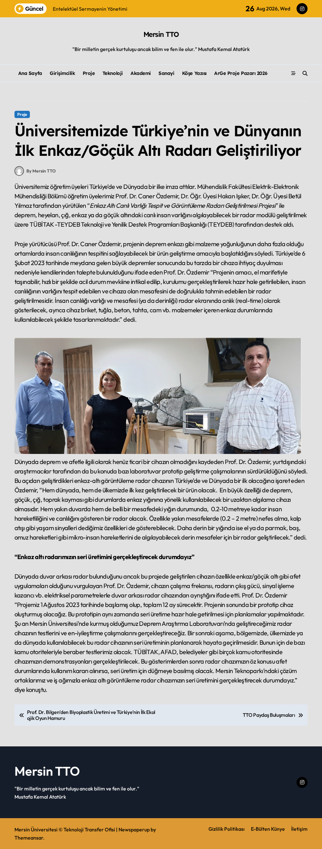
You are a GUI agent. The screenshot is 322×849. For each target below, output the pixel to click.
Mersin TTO (161, 34)
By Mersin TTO (41, 171)
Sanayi (166, 73)
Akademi (140, 73)
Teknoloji (113, 73)
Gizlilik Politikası (226, 829)
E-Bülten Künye (268, 829)
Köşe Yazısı (194, 73)
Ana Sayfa (30, 73)
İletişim (299, 829)
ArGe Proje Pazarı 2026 (240, 73)
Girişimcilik (62, 73)
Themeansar (28, 838)
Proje (89, 73)
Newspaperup (134, 829)
